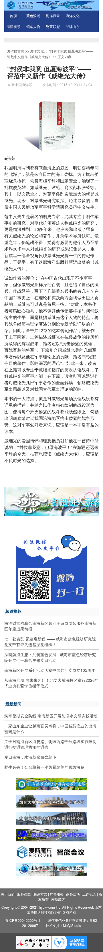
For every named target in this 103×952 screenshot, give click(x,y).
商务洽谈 (73, 894)
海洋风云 (53, 16)
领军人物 (33, 27)
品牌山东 (73, 27)
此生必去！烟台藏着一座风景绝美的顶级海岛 (44, 767)
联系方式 (40, 894)
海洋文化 (73, 16)
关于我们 (8, 894)
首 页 (13, 16)
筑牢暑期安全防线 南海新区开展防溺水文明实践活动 (51, 716)
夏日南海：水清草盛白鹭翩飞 (30, 757)
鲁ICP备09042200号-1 (22, 920)
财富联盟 (53, 27)
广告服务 (57, 894)
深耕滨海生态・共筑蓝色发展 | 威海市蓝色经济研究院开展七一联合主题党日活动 (50, 657)
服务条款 (24, 894)
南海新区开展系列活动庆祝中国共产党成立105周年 (49, 670)
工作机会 (89, 894)
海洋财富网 (15, 50)
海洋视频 (13, 27)
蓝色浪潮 (33, 16)
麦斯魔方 (58, 899)
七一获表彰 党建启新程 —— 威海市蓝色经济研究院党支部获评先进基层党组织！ (50, 641)
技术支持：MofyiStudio (63, 925)
